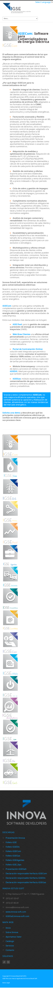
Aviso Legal (6, 983)
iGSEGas (17, 378)
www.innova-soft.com (16, 911)
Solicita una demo (11, 412)
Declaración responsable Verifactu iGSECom (26, 873)
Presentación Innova (15, 838)
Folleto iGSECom (13, 851)
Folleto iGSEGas (12, 855)
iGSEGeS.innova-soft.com (17, 916)
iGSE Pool (17, 324)
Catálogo (9, 941)
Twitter (4, 962)
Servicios (9, 945)
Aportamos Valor (13, 936)
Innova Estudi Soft (17, 976)
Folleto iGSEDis (12, 846)
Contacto (9, 950)
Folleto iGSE (11, 842)
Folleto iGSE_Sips (13, 864)
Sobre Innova (11, 932)
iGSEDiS (13, 371)
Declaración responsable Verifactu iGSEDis (25, 878)
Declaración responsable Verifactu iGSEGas (25, 882)
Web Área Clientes (21, 334)
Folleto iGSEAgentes (14, 860)
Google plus (8, 962)
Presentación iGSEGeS (15, 869)
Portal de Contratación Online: (28, 349)
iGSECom (6, 305)
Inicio (8, 927)
